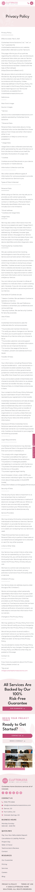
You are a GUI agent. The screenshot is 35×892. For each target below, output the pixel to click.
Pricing (4, 864)
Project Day (6, 841)
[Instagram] (6, 793)
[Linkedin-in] (13, 793)
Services (5, 868)
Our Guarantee (7, 860)
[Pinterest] (21, 793)
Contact (5, 851)
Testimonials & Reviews (10, 848)
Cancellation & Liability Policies (13, 838)
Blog (3, 876)
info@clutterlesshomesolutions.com (14, 670)
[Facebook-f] (3, 793)
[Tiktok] (10, 793)
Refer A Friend (7, 845)
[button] (31, 3)
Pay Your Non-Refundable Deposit (14, 835)
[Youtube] (17, 793)
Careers (4, 872)
